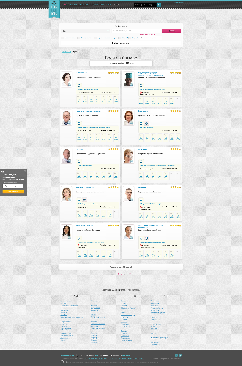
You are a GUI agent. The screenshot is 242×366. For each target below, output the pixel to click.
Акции (101, 5)
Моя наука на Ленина (147, 127)
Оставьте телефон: (10, 183)
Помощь (155, 359)
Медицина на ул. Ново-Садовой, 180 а (152, 89)
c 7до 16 (178, 138)
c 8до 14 (109, 215)
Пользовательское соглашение (95, 359)
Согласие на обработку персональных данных (126, 359)
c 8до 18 (109, 138)
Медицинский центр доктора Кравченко (91, 242)
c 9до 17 (141, 176)
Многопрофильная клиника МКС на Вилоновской (94, 127)
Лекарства (94, 5)
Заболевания (83, 5)
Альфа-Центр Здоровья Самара (88, 89)
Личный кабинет (178, 2)
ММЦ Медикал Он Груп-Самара (150, 204)
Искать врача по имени (147, 35)
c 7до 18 (172, 138)
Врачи (66, 5)
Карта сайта (176, 359)
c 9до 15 (116, 100)
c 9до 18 (109, 100)
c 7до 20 (79, 138)
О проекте (164, 359)
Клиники (73, 5)
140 (129, 274)
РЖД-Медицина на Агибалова (88, 204)
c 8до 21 (79, 100)
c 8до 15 (116, 138)
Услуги (108, 5)
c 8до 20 (141, 102)
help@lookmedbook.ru (112, 355)
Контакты (126, 355)
